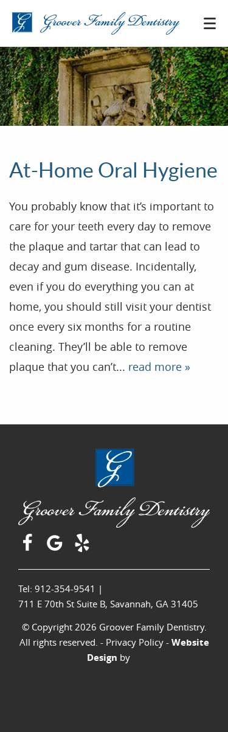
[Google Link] (56, 547)
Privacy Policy (135, 642)
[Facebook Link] (29, 547)
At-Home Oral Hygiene (113, 170)
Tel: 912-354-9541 (56, 588)
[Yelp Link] (83, 547)
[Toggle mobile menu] (210, 23)
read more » (159, 366)
